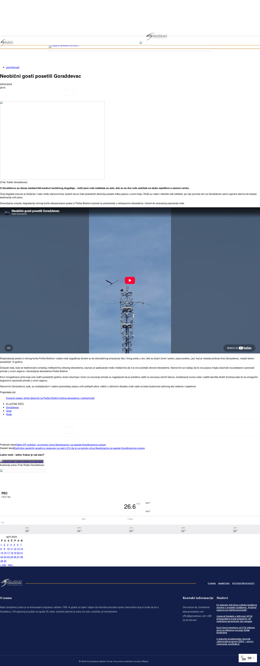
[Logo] (11, 582)
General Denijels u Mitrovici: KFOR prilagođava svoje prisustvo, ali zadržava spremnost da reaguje (234, 619)
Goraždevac (12, 407)
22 (1, 557)
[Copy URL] (59, 92)
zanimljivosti (12, 67)
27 (18, 557)
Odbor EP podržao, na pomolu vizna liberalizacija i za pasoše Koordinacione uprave (61, 444)
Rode (9, 414)
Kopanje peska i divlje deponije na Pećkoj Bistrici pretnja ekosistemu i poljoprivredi (50, 398)
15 (1, 552)
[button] (256, 37)
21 (21, 552)
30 (5, 561)
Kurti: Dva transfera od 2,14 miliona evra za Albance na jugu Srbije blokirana (236, 630)
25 (11, 557)
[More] (70, 92)
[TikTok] (255, 26)
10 (8, 548)
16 (5, 552)
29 (1, 561)
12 (15, 548)
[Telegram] (37, 92)
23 (5, 557)
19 (15, 552)
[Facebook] (248, 26)
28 (21, 557)
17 (8, 552)
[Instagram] (251, 26)
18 (11, 552)
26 (15, 557)
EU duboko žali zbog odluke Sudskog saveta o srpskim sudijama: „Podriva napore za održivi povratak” (237, 607)
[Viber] (48, 92)
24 (8, 557)
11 (11, 548)
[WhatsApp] (27, 92)
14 (21, 548)
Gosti (9, 411)
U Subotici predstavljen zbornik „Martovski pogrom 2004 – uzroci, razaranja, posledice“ (235, 641)
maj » (11, 564)
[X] (16, 92)
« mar (3, 564)
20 (18, 552)
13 (18, 548)
